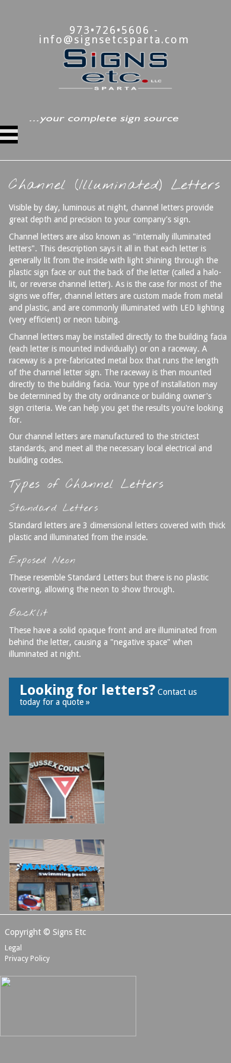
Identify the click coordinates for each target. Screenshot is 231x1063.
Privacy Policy (27, 959)
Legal (13, 948)
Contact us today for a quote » (108, 694)
